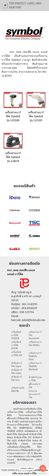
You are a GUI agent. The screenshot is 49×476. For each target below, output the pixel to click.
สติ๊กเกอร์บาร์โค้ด (34, 386)
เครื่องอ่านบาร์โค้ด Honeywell (35, 335)
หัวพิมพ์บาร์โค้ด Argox (16, 365)
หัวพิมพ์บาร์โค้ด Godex (16, 371)
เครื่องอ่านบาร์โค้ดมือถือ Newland (35, 366)
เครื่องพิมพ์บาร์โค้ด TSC (16, 354)
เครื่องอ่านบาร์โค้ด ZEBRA (35, 344)
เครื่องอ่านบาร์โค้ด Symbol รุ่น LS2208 (13, 116)
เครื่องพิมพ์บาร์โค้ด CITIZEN (16, 335)
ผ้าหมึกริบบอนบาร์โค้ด (35, 379)
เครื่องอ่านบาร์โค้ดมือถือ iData (35, 356)
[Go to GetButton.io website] (43, 473)
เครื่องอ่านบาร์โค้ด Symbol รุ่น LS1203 (36, 116)
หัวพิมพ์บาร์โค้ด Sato (16, 378)
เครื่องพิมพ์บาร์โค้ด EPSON (16, 345)
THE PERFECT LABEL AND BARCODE (25, 6)
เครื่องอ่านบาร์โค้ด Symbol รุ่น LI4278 (13, 157)
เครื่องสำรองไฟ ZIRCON (17, 389)
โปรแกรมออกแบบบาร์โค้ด (34, 394)
